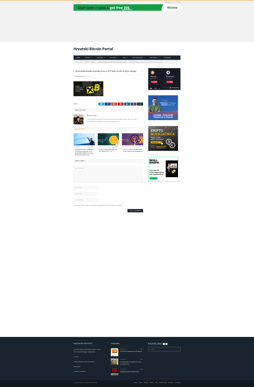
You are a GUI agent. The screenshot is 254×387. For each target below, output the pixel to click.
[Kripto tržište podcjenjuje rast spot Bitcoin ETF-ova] (108, 140)
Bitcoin (100, 58)
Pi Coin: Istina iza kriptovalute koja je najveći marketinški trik (133, 150)
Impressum (77, 366)
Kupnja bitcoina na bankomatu (129, 372)
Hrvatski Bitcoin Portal (93, 48)
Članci (87, 58)
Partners (153, 58)
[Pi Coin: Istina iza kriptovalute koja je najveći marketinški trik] (132, 140)
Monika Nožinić (79, 76)
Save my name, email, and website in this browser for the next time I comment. (98, 205)
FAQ (124, 58)
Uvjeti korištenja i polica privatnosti (84, 362)
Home (78, 58)
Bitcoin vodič (137, 58)
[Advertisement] (127, 26)
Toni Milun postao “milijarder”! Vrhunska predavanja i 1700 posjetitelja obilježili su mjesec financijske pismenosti (84, 152)
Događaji (167, 58)
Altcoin (113, 58)
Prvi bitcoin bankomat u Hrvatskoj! (131, 351)
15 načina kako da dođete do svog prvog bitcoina (130, 363)
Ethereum (170, 76)
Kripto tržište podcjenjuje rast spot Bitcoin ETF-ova (103, 2)
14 (142, 369)
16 (142, 359)
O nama (76, 357)
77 (142, 349)
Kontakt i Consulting (79, 371)
